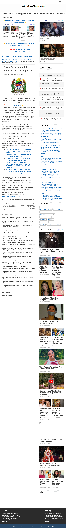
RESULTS (52, 14)
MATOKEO (42, 219)
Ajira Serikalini (18, 56)
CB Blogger (52, 526)
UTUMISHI (17, 61)
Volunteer (51, 227)
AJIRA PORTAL (10, 56)
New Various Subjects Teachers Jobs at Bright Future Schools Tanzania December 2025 (17, 263)
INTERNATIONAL (43, 212)
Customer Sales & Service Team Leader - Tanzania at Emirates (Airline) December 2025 (51, 192)
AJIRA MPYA (36, 14)
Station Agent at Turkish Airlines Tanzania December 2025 (49, 165)
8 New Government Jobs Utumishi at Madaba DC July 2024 (28, 207)
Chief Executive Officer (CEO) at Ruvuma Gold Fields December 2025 (51, 162)
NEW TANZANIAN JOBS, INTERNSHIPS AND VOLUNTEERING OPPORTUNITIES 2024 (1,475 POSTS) (19, 151)
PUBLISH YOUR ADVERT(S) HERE (17, 14)
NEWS (47, 14)
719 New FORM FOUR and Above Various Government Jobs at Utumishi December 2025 (18, 237)
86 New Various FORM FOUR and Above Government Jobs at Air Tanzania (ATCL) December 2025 (19, 245)
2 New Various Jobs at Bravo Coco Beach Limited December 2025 (51, 188)
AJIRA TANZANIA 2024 (8, 58)
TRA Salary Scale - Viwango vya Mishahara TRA (50, 84)
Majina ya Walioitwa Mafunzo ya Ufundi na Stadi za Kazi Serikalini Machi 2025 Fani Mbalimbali (51, 113)
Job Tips (54, 217)
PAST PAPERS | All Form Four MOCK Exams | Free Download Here (52, 118)
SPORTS (29, 14)
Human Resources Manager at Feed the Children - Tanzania (19, 268)
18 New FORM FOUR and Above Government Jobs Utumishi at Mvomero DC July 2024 (10, 207)
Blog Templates (43, 526)
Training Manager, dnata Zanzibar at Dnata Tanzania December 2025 (50, 181)
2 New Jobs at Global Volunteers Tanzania (14, 266)
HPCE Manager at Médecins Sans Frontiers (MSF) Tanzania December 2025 (51, 196)
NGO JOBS (42, 222)
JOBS (21, 59)
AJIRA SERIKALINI (7, 17)
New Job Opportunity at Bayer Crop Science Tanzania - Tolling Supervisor (52, 79)
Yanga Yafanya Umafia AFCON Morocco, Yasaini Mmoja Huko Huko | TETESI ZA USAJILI (51, 152)
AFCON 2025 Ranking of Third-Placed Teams (50, 155)
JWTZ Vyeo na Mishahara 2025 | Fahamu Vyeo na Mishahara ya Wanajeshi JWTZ (53, 98)
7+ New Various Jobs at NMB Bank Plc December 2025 (50, 178)
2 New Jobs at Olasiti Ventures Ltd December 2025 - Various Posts (50, 171)
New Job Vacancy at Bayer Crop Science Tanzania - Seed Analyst (52, 93)
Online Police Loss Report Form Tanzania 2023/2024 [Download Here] (52, 103)
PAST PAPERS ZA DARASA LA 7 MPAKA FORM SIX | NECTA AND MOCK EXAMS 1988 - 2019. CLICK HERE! (19, 165)
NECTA (49, 219)
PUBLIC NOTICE (52, 222)
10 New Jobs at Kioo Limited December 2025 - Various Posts (51, 159)
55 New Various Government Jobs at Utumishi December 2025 (50, 143)
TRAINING (57, 224)
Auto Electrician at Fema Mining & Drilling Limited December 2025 (51, 199)
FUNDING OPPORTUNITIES (46, 207)
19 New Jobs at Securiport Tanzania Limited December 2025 (19, 260)
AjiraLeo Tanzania (25, 526)
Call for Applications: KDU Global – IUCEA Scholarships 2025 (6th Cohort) (52, 74)
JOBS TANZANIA (27, 59)
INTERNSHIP (53, 212)
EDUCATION (60, 14)
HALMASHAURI (29, 58)
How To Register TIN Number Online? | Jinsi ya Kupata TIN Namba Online (52, 107)
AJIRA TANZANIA (27, 56)
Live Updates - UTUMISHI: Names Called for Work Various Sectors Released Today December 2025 (18, 241)
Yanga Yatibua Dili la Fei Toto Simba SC (52, 88)
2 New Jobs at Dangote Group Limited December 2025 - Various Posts (50, 184)
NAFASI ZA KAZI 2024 (8, 61)
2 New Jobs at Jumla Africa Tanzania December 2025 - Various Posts (50, 168)
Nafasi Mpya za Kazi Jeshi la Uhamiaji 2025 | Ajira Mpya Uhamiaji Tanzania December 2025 (18, 249)
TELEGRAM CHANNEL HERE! (21, 52)
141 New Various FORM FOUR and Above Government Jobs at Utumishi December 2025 (51, 147)
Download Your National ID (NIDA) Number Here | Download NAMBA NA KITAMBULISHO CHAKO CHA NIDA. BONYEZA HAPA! (18, 160)
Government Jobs (19, 58)
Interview (42, 214)
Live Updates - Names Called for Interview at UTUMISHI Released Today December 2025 (18, 226)
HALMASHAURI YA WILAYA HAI (10, 59)
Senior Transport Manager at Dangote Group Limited (17, 275)
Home (5, 14)
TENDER (42, 14)
